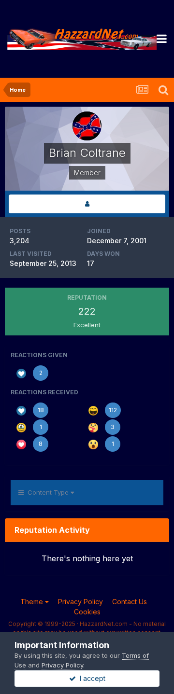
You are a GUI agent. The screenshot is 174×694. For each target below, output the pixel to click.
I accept (90, 678)
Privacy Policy (80, 601)
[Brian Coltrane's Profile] (87, 203)
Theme (32, 601)
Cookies (87, 612)
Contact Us (129, 601)
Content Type (47, 492)
